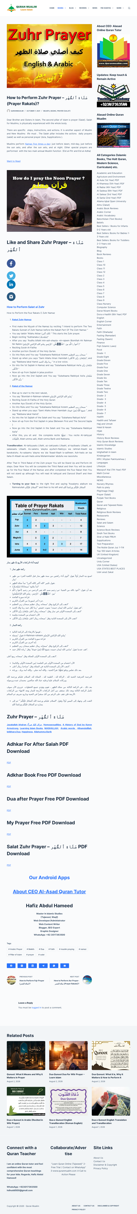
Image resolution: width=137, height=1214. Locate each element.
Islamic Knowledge (106, 445)
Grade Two (102, 392)
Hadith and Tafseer (106, 420)
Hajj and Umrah (105, 423)
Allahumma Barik (43, 731)
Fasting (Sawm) (105, 339)
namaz (82, 949)
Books (60, 8)
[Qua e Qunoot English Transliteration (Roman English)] (68, 1101)
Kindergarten (103, 455)
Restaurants (103, 515)
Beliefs (46, 111)
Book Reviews (104, 254)
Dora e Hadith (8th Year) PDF (112, 314)
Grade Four (102, 367)
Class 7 (100, 293)
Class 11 (101, 268)
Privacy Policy (101, 1168)
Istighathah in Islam (106, 452)
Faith (52, 949)
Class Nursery (104, 303)
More (119, 8)
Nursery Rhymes (105, 484)
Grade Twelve (104, 388)
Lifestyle (101, 466)
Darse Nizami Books (107, 310)
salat (41, 954)
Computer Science (106, 307)
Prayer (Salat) (64, 111)
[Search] (129, 8)
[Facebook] (11, 965)
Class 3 (100, 279)
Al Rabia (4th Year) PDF (109, 187)
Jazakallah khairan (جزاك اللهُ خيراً (24, 724)
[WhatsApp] (54, 965)
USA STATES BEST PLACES (111, 568)
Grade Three (103, 385)
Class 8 (100, 296)
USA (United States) (107, 565)
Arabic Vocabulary (106, 215)
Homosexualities (52, 724)
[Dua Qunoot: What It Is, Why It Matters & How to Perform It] (111, 1055)
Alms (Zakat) (103, 205)
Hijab (99, 431)
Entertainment (104, 325)
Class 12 (101, 272)
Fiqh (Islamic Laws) (106, 346)
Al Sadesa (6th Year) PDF (110, 190)
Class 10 (101, 264)
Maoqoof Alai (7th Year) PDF (111, 469)
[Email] (64, 965)
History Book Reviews (108, 438)
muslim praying (66, 949)
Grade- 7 (101, 413)
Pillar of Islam (15, 954)
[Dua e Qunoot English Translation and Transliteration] (111, 1101)
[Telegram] (43, 965)
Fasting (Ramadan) (106, 335)
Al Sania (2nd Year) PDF (109, 197)
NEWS (94, 8)
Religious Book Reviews (109, 512)
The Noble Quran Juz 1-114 (110, 547)
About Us (98, 1157)
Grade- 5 (101, 406)
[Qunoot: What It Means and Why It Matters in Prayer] (26, 1055)
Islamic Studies (104, 448)
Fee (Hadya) (106, 8)
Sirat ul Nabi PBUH (106, 536)
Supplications (104, 540)
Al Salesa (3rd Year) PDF (109, 194)
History (100, 434)
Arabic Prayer (15, 949)
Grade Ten (102, 381)
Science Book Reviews (108, 529)
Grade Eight (103, 356)
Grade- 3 (101, 399)
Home (52, 8)
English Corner (104, 321)
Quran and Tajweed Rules (109, 505)
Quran (100, 501)
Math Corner (103, 473)
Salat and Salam (105, 522)
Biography (102, 247)
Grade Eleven (103, 360)
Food (99, 349)
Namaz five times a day (37, 144)
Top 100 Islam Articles (108, 551)
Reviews (83, 8)
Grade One (102, 370)
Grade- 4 (101, 402)
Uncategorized (104, 558)
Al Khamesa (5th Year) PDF (110, 183)
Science (101, 526)
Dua (41, 949)
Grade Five (102, 363)
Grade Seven (103, 374)
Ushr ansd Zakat (105, 572)
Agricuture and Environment (111, 176)
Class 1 (100, 261)
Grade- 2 (101, 395)
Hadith (100, 416)
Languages (102, 462)
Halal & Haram (104, 427)
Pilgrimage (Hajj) (105, 491)
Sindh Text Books (106, 533)
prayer (30, 954)
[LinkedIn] (32, 965)
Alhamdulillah (84, 728)
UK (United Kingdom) (108, 554)
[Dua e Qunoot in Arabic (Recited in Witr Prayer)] (26, 1101)
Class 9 (100, 300)
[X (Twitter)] (22, 965)
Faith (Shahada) (105, 332)
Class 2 (100, 275)
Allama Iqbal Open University (111, 201)
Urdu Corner (103, 561)
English (100, 317)
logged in (36, 1007)
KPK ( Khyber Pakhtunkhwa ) (111, 459)
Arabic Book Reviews (107, 208)
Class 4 (100, 282)
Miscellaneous (104, 476)
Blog (71, 8)
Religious (101, 508)
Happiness (27, 731)
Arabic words (68, 728)
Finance (101, 342)
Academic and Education (109, 173)
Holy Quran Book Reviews (110, 441)
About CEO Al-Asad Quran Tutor (49, 891)
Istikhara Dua (13, 731)
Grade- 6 (101, 409)
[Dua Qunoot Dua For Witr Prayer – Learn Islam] (68, 1055)
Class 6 (100, 289)
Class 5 (100, 286)
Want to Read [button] (13, 161)
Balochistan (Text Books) (109, 219)
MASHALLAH (51, 728)
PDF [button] (9, 762)
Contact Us (99, 1161)
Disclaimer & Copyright (105, 1164)
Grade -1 (101, 353)
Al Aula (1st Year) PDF (108, 180)
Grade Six (102, 378)
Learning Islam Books (31, 728)
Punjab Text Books (106, 498)
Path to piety (103, 487)
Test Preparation (105, 543)
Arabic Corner (104, 212)
